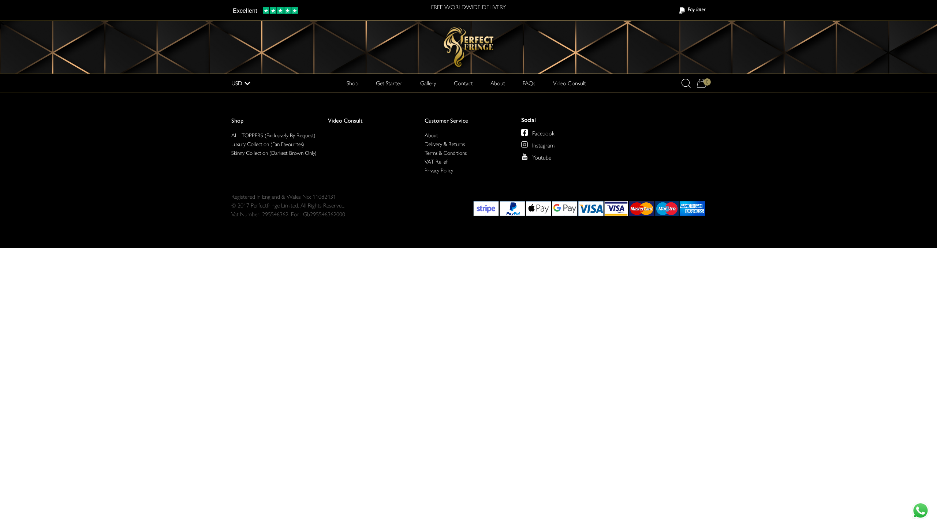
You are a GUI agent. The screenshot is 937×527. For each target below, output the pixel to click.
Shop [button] (352, 83)
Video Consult (569, 83)
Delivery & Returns (445, 144)
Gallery (428, 83)
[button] (686, 83)
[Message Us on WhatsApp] (920, 510)
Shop (237, 120)
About (497, 83)
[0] (701, 83)
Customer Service (446, 120)
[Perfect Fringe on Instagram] (524, 144)
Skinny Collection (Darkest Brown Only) (274, 153)
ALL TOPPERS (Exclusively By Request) (273, 135)
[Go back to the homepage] (468, 46)
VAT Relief (436, 161)
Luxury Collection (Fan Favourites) (267, 144)
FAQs (529, 83)
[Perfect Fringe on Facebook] (524, 132)
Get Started (389, 83)
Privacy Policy (439, 170)
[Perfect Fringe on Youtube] (524, 156)
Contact (463, 83)
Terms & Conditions (446, 153)
